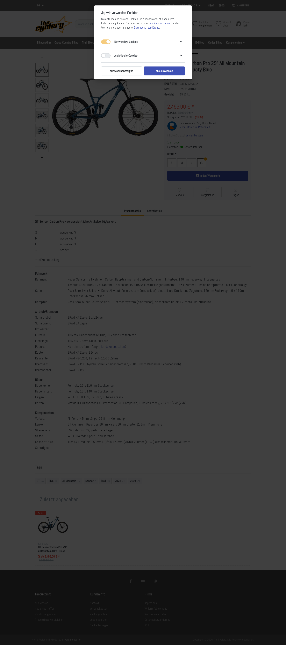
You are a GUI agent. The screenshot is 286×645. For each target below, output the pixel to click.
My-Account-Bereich (161, 23)
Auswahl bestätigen (121, 71)
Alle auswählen (164, 71)
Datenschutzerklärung (146, 27)
